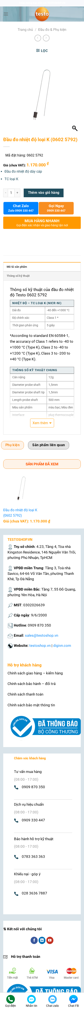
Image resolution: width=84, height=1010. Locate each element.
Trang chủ (25, 30)
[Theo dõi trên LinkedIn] (42, 940)
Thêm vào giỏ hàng (43, 193)
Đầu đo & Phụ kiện (52, 30)
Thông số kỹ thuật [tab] (18, 275)
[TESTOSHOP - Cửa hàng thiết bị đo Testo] (42, 14)
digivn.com (62, 645)
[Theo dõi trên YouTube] (49, 940)
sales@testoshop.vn (41, 635)
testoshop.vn (40, 645)
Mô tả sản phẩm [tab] (17, 266)
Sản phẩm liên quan (48, 445)
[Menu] (5, 14)
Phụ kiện (12, 445)
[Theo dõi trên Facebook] (34, 940)
